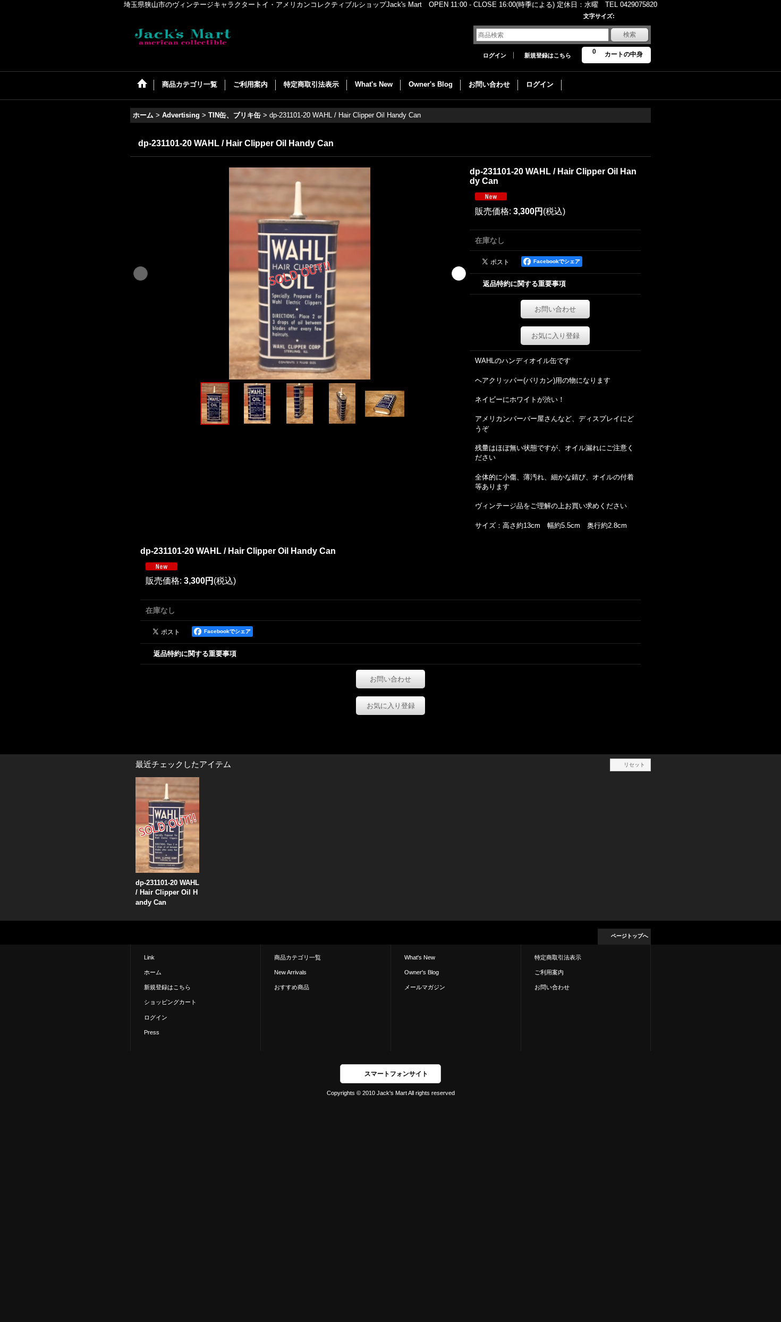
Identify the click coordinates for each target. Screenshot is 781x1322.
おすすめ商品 (291, 987)
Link (149, 957)
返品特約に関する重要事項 (524, 284)
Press (151, 1032)
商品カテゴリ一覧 (297, 957)
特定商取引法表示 (557, 957)
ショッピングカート (170, 1002)
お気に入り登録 (555, 336)
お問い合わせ (555, 309)
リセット (634, 765)
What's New (419, 957)
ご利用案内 (549, 972)
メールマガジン (424, 987)
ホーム (153, 972)
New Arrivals (290, 972)
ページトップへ (629, 936)
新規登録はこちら (547, 55)
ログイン (494, 55)
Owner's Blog (421, 972)
